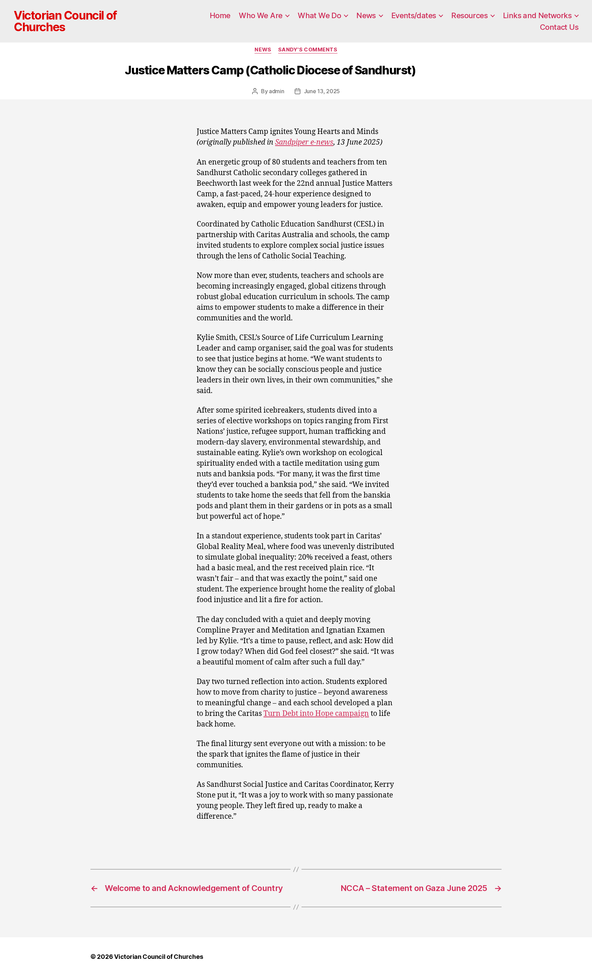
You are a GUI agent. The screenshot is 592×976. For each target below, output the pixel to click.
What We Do (319, 15)
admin (276, 91)
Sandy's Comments (307, 50)
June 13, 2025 (322, 91)
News (366, 15)
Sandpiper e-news (304, 142)
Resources (469, 15)
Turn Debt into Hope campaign (316, 713)
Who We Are (260, 15)
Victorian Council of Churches (65, 21)
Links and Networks (537, 15)
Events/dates (413, 15)
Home (220, 15)
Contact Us (559, 27)
